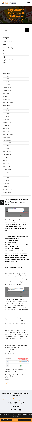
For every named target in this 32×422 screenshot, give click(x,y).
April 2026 (6, 82)
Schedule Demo (24, 420)
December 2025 (7, 93)
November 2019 (7, 189)
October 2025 (7, 99)
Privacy (26, 414)
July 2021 (5, 157)
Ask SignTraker (7, 42)
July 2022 (6, 146)
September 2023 (8, 134)
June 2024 (6, 125)
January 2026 (7, 90)
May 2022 (6, 149)
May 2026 (6, 79)
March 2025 (6, 119)
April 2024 (6, 131)
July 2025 (6, 108)
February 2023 (7, 140)
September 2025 (8, 102)
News (4, 54)
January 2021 (7, 169)
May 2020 (6, 178)
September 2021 (8, 154)
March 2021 (6, 166)
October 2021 (7, 151)
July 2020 (6, 172)
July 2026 (6, 76)
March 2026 (6, 85)
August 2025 (6, 105)
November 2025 (7, 96)
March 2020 (6, 183)
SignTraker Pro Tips (8, 60)
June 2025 (6, 111)
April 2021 (6, 163)
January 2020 (7, 186)
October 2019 (7, 192)
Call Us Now (6, 420)
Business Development (9, 48)
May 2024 (6, 128)
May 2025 (6, 114)
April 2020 (6, 181)
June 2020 (6, 175)
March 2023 (6, 137)
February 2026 (7, 87)
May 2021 (6, 160)
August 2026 (6, 73)
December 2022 (7, 143)
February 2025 (7, 122)
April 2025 (6, 117)
